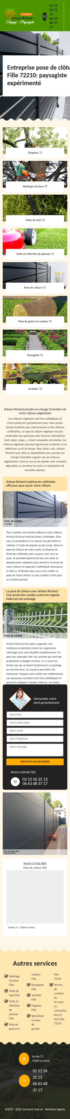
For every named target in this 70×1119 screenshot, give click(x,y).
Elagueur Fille (36, 1008)
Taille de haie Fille (14, 993)
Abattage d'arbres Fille (14, 981)
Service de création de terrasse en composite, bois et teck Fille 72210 (60, 1004)
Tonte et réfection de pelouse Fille (14, 1010)
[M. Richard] (19, 16)
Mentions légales (55, 1109)
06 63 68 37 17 (53, 23)
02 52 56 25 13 (53, 10)
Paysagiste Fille (37, 987)
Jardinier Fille (36, 997)
